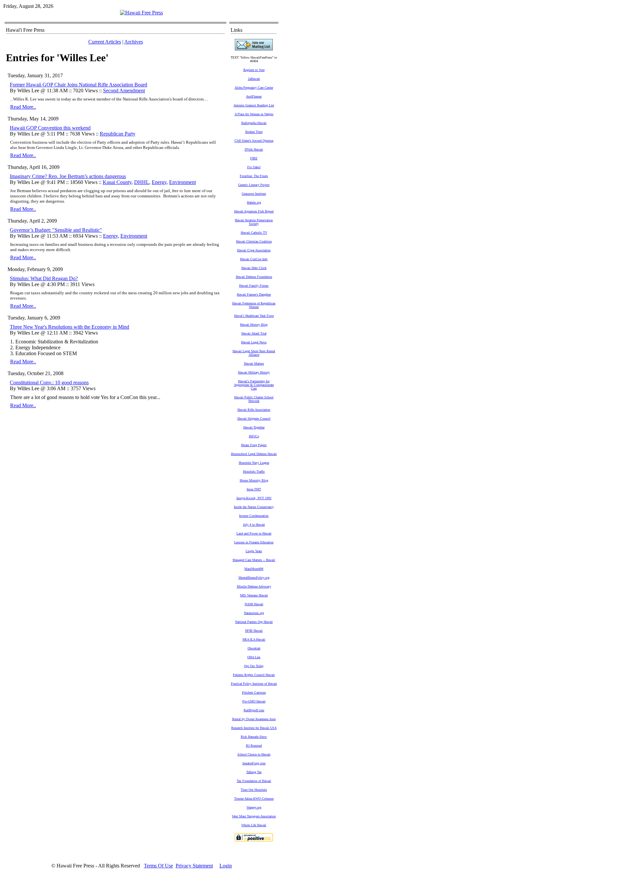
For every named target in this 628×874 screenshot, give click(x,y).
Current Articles (104, 42)
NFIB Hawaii (254, 630)
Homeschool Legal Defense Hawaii (254, 454)
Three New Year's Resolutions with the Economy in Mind (69, 327)
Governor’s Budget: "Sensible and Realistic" (56, 230)
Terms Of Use (158, 865)
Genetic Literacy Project (254, 185)
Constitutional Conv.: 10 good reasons (49, 382)
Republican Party (117, 134)
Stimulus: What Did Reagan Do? (44, 278)
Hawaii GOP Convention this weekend (50, 128)
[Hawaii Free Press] (141, 12)
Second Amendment (124, 90)
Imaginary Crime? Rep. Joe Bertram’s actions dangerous (68, 176)
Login (225, 865)
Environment (182, 182)
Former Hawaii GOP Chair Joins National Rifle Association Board (78, 84)
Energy (159, 182)
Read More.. (23, 107)
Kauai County (117, 182)
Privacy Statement (194, 865)
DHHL (141, 182)
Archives (133, 42)
